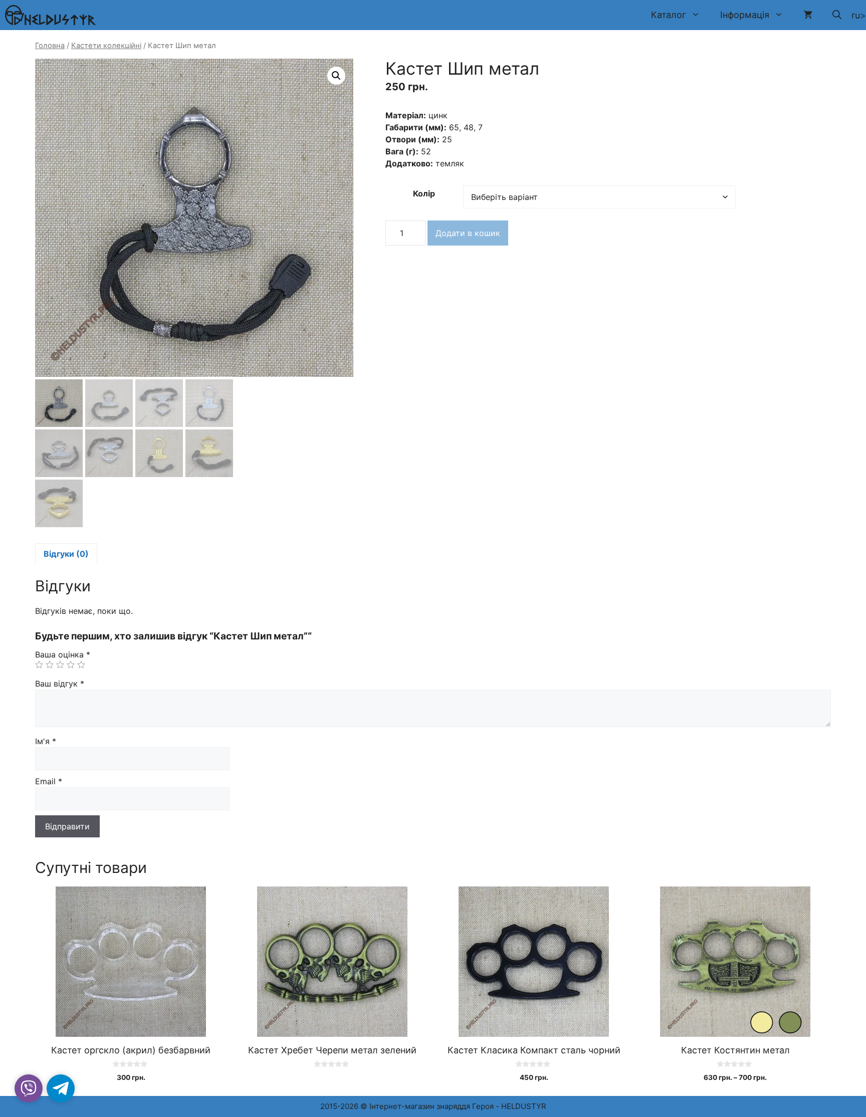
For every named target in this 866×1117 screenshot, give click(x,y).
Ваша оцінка (62, 654)
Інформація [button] (744, 15)
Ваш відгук (59, 684)
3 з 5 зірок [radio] (60, 664)
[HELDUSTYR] (50, 15)
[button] (836, 15)
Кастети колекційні (106, 45)
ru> (858, 15)
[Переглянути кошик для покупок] (807, 15)
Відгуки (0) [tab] (66, 554)
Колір (424, 193)
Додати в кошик (468, 233)
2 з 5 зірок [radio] (50, 664)
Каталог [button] (668, 15)
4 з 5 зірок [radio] (71, 664)
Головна (50, 45)
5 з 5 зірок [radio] (81, 664)
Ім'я (45, 741)
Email (48, 781)
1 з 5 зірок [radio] (39, 664)
